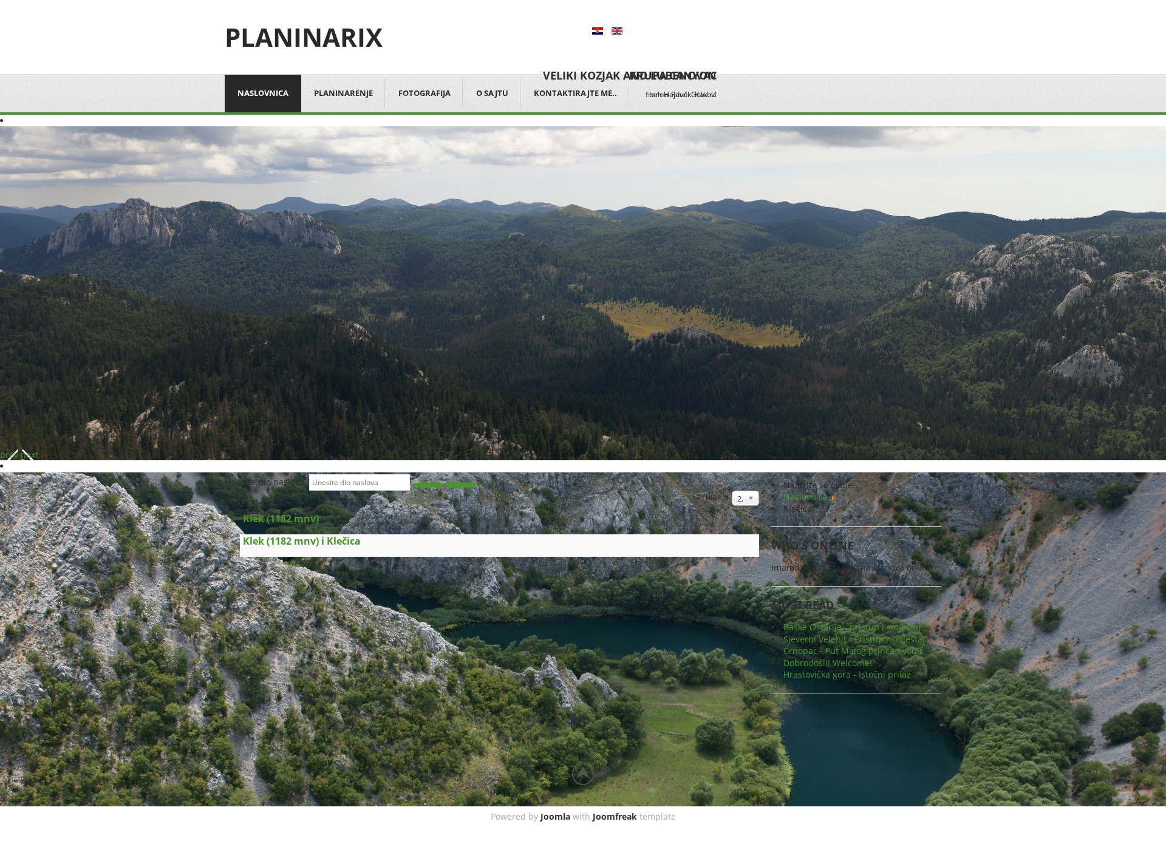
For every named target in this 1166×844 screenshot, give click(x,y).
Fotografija (424, 92)
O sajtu (492, 92)
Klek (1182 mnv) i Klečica (302, 541)
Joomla (555, 816)
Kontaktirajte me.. (575, 92)
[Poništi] (460, 485)
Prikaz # (714, 497)
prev (9, 454)
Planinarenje (343, 92)
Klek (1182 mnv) (281, 518)
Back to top (583, 774)
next (29, 454)
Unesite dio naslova (267, 482)
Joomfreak (615, 816)
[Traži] (427, 485)
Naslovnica (262, 92)
